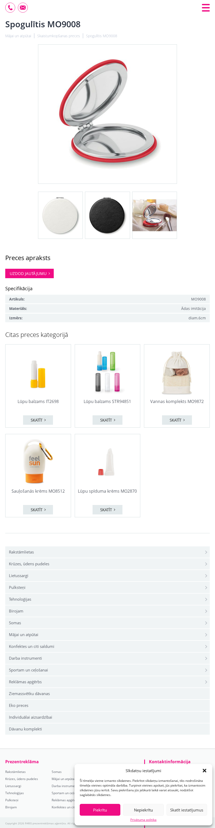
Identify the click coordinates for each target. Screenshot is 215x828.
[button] (204, 770)
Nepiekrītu (143, 810)
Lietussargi (18, 575)
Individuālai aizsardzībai (30, 717)
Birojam (16, 611)
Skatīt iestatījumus (186, 810)
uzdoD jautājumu (28, 273)
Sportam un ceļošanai (28, 670)
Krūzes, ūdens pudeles (29, 563)
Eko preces (18, 705)
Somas (15, 622)
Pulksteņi (17, 587)
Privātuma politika (143, 819)
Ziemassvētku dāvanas (29, 693)
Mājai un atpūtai (23, 634)
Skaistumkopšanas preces (58, 35)
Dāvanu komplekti (25, 729)
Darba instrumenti (25, 658)
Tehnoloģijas (20, 599)
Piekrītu (100, 810)
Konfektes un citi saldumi (31, 646)
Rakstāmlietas (21, 552)
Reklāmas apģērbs (25, 681)
